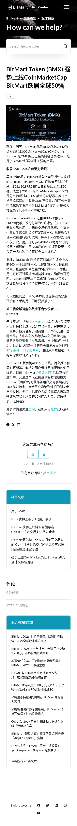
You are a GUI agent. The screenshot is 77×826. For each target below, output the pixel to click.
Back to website (20, 805)
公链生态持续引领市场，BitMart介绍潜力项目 (37, 699)
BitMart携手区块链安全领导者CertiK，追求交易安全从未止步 (33, 529)
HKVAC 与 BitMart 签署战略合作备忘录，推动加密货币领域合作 (35, 675)
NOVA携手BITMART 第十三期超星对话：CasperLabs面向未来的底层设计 (35, 748)
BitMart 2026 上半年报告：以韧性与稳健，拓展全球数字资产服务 (37, 639)
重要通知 (29, 18)
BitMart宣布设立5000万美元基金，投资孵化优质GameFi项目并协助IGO (38, 687)
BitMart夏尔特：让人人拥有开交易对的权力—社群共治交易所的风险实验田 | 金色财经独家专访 (37, 544)
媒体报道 (47, 18)
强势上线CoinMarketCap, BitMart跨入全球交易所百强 (38, 559)
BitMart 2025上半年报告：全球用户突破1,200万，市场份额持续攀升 (38, 651)
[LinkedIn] (18, 425)
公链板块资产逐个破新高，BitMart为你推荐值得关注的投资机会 (37, 711)
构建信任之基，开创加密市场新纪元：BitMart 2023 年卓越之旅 (36, 663)
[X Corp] (13, 425)
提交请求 (49, 473)
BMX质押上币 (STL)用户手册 (31, 519)
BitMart (12, 18)
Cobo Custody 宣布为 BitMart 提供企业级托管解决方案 (37, 724)
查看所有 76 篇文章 (24, 761)
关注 (11, 95)
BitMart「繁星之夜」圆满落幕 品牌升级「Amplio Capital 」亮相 (37, 736)
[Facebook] (7, 425)
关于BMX (18, 511)
